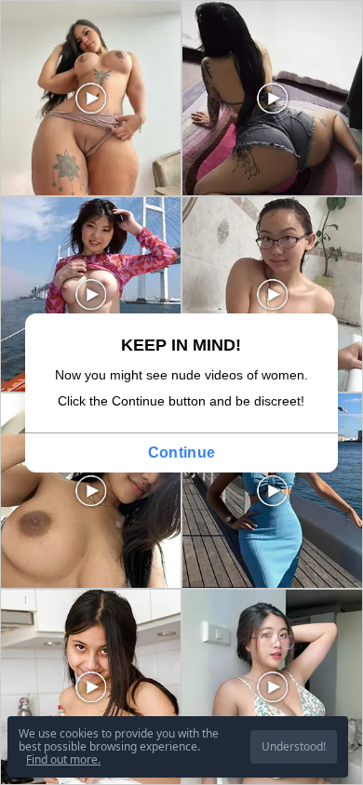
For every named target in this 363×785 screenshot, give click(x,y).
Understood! (294, 746)
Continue (182, 452)
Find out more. (63, 759)
